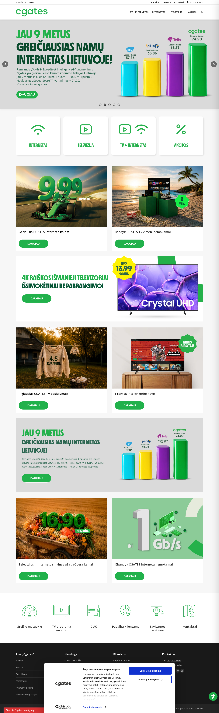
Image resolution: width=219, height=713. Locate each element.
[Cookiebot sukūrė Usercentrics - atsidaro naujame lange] (63, 707)
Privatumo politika (24, 687)
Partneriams (21, 680)
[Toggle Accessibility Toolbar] (213, 696)
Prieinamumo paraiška (26, 694)
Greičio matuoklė (73, 660)
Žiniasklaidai (21, 674)
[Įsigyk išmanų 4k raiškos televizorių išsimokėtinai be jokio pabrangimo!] (65, 272)
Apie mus (20, 660)
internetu (176, 665)
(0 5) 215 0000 (196, 2)
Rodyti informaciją (92, 707)
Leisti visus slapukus (150, 670)
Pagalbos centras (121, 660)
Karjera (19, 667)
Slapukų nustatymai (148, 679)
